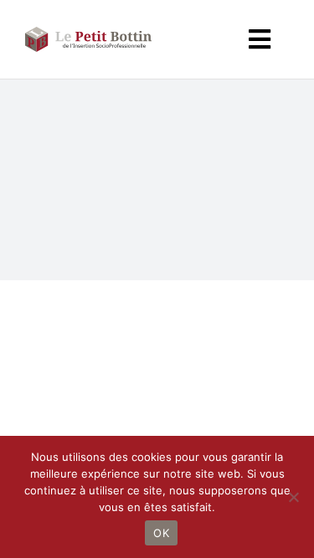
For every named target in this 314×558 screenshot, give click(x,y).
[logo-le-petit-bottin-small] (88, 32)
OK (161, 533)
